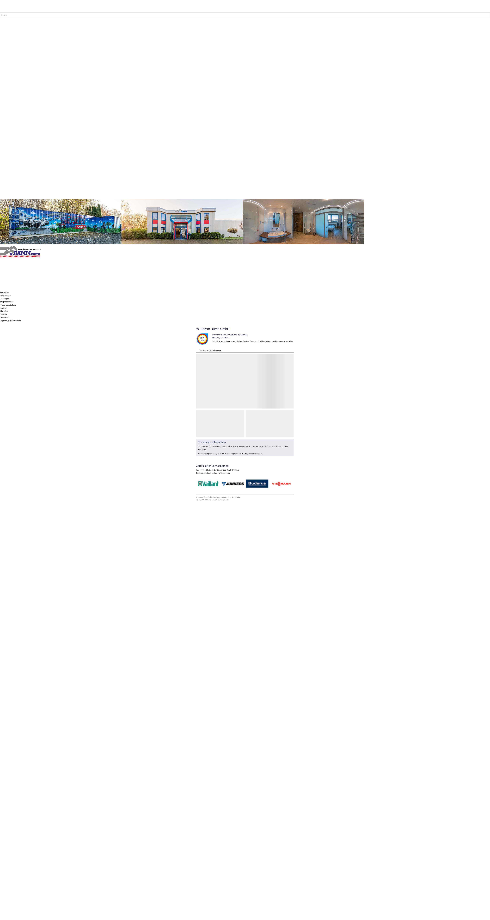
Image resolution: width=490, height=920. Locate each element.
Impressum (5, 321)
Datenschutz (15, 321)
